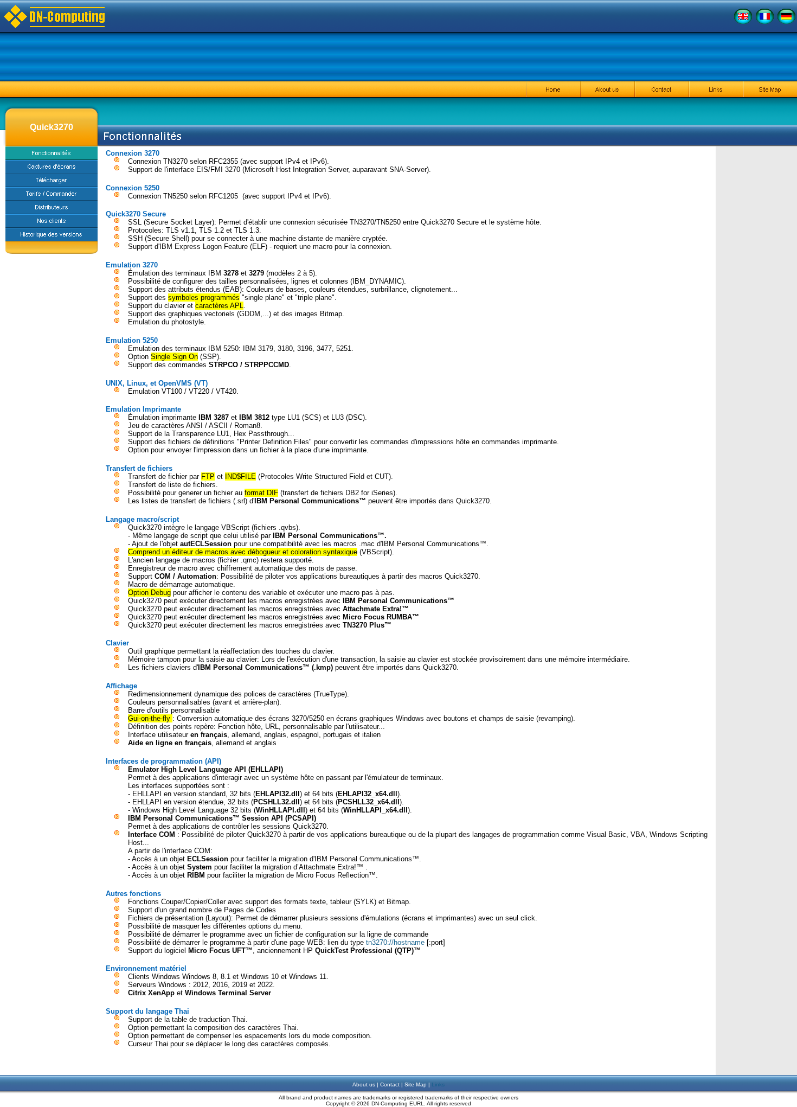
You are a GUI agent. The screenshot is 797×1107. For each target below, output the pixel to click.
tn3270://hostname (395, 942)
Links (438, 1084)
